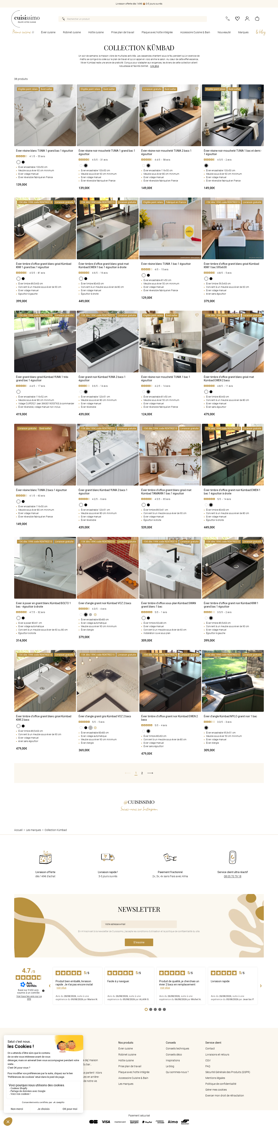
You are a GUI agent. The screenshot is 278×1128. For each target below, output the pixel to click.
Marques (243, 32)
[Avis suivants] (260, 986)
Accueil (18, 830)
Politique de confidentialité (220, 1083)
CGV (208, 1060)
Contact (210, 1048)
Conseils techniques (177, 1048)
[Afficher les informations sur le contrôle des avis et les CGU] (43, 990)
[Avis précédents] (49, 986)
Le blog (170, 1066)
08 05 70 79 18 (232, 876)
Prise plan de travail (122, 32)
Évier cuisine (48, 32)
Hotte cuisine (96, 32)
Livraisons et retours (217, 1054)
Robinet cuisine (72, 32)
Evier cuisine (125, 1048)
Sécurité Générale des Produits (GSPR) (227, 1072)
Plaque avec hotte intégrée (157, 32)
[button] (257, 19)
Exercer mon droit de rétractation (224, 1095)
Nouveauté (224, 32)
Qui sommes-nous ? (177, 1072)
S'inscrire (139, 942)
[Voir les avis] (45, 156)
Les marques (33, 830)
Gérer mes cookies (216, 1089)
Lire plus (154, 66)
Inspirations (173, 1060)
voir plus (61, 987)
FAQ (207, 1066)
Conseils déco (174, 1054)
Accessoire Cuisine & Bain (195, 32)
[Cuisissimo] (25, 18)
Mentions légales (215, 1077)
